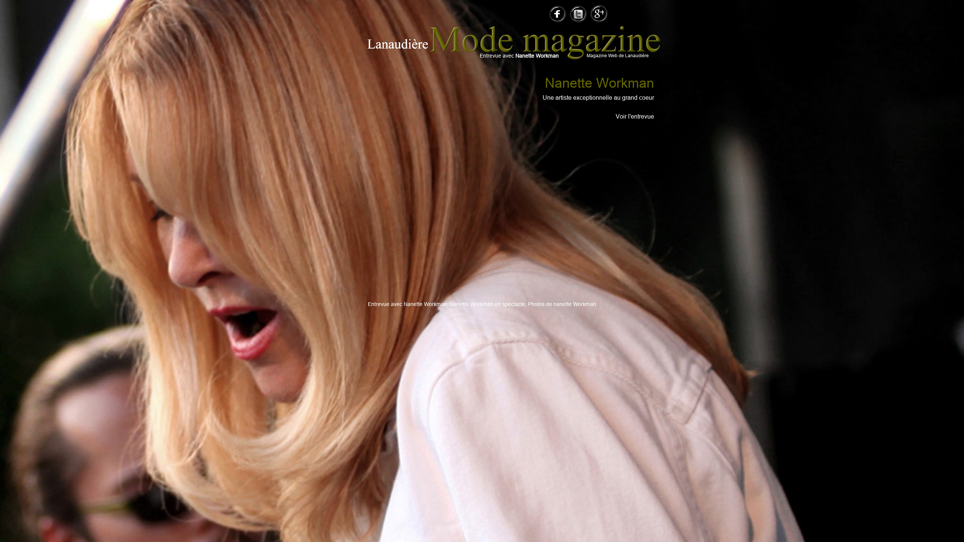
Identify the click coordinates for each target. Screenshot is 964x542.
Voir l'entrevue (635, 116)
